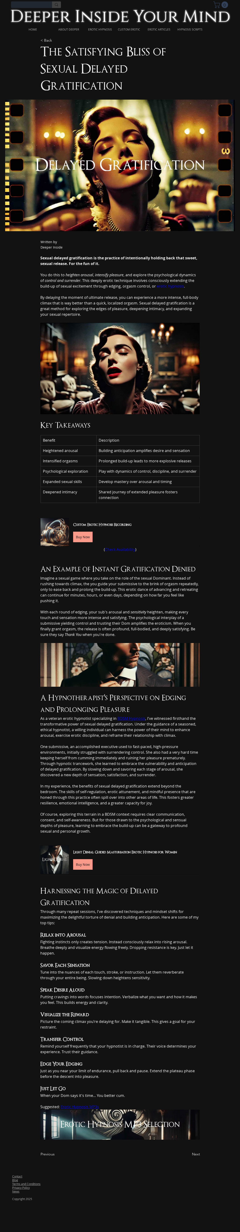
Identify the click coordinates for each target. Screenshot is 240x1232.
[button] (120, 532)
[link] (221, 4)
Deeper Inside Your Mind (120, 16)
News (15, 1191)
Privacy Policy (21, 1187)
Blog (15, 1180)
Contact (17, 1176)
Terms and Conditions (26, 1184)
